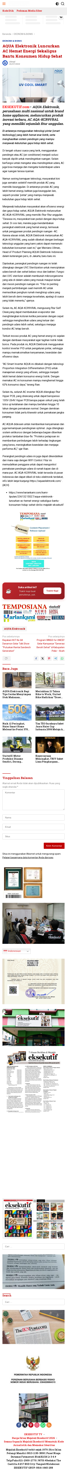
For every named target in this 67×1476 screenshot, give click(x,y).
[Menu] (4, 3)
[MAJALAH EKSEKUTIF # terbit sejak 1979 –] (19, 3)
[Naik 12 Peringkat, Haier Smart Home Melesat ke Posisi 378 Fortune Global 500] (17, 712)
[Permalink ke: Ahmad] (5, 62)
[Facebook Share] (36, 658)
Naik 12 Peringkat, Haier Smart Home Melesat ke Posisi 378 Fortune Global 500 (15, 726)
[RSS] (49, 1425)
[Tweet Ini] (42, 658)
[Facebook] (18, 1425)
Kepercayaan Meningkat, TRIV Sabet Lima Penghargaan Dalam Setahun (49, 758)
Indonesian (14, 951)
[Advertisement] (33, 609)
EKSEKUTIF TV (33, 1434)
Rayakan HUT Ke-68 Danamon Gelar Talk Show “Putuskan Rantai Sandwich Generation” (16, 643)
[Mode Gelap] (57, 3)
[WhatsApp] (43, 1425)
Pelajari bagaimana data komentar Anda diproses (27, 857)
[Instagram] (37, 1425)
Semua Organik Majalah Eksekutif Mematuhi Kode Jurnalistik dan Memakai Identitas (34, 1443)
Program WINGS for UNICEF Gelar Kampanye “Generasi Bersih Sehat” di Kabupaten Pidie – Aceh (51, 643)
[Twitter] (24, 1425)
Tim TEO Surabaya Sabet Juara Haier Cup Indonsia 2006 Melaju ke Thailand (49, 726)
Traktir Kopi (52, 590)
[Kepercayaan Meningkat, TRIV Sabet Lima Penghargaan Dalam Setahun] (50, 745)
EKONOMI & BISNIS (12, 41)
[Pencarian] (63, 3)
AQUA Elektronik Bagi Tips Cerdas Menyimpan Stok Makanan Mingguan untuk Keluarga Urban (16, 694)
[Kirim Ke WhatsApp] (62, 658)
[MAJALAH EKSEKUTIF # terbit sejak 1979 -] (33, 1407)
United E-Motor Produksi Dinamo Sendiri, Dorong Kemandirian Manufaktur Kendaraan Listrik (16, 758)
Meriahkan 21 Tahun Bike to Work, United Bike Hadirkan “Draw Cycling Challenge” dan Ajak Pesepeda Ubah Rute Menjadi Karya (49, 694)
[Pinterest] (31, 1425)
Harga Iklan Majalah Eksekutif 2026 (33, 1438)
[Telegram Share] (55, 658)
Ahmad (12, 62)
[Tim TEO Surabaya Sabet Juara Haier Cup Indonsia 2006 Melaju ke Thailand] (50, 712)
